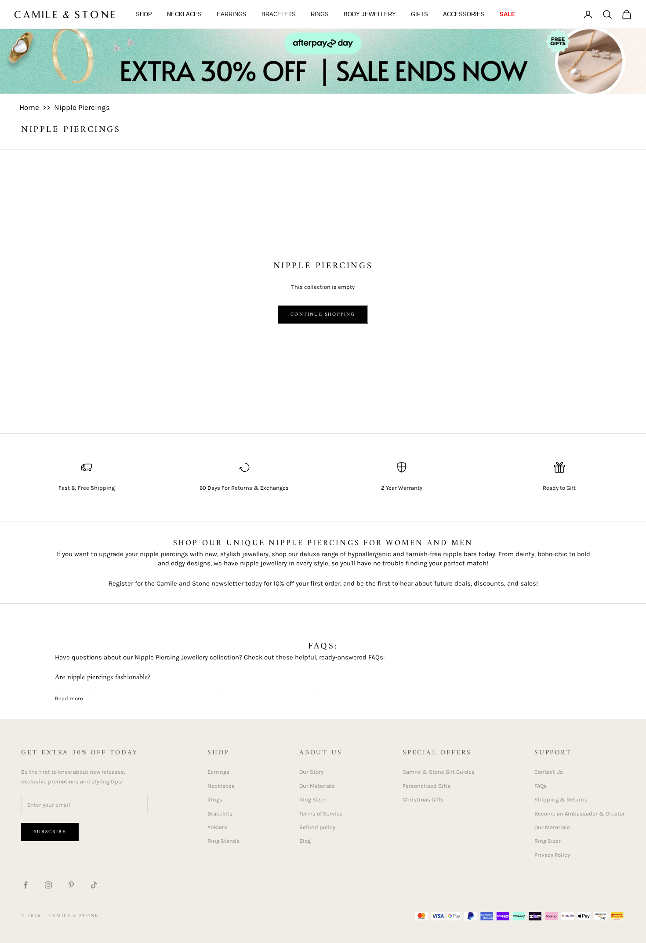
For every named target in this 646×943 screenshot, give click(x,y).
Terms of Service (321, 813)
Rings (320, 14)
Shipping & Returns (561, 799)
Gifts (419, 14)
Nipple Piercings (82, 107)
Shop (144, 14)
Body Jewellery (370, 14)
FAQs (540, 786)
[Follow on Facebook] (25, 885)
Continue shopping (322, 314)
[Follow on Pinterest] (71, 885)
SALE (507, 14)
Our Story (311, 771)
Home (29, 107)
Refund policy (317, 827)
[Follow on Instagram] (48, 885)
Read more (69, 698)
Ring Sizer (312, 799)
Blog (305, 840)
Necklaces (184, 14)
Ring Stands (223, 840)
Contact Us (548, 771)
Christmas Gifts (423, 799)
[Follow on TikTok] (94, 885)
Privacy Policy (552, 855)
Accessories (464, 14)
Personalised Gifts (426, 786)
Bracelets (278, 14)
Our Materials (317, 786)
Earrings (232, 14)
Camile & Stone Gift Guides (439, 771)
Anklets (217, 827)
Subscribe (50, 832)
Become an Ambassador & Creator (579, 813)
